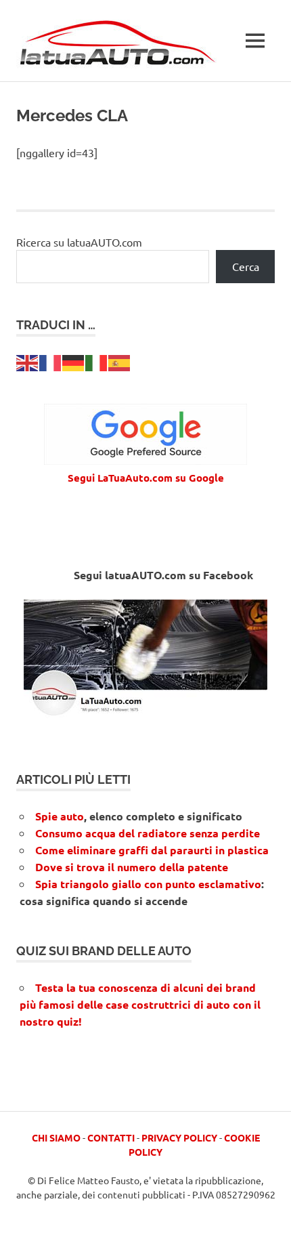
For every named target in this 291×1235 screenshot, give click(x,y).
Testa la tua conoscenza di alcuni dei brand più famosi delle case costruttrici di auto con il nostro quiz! (140, 1004)
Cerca (245, 266)
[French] (50, 361)
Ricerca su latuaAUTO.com (79, 242)
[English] (27, 361)
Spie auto (59, 816)
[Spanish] (119, 361)
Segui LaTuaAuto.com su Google (146, 477)
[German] (73, 361)
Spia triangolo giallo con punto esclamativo (148, 884)
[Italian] (96, 361)
